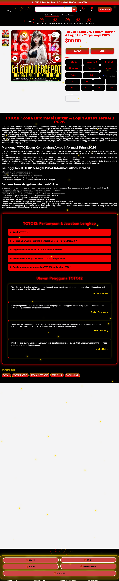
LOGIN (102, 51)
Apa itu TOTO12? (21, 232)
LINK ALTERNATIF (89, 567)
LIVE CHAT (61, 574)
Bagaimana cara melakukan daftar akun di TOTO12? (38, 249)
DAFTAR (77, 51)
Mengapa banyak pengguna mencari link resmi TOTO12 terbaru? (45, 241)
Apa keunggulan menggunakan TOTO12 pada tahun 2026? (42, 267)
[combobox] (53, 9)
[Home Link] (23, 9)
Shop (9, 11)
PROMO (32, 559)
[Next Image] (57, 58)
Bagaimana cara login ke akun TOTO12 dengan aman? (40, 258)
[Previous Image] (15, 58)
